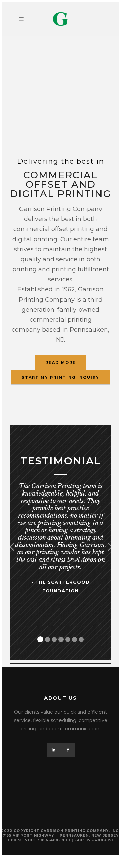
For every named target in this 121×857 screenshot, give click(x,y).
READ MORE (60, 362)
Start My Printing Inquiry (60, 377)
